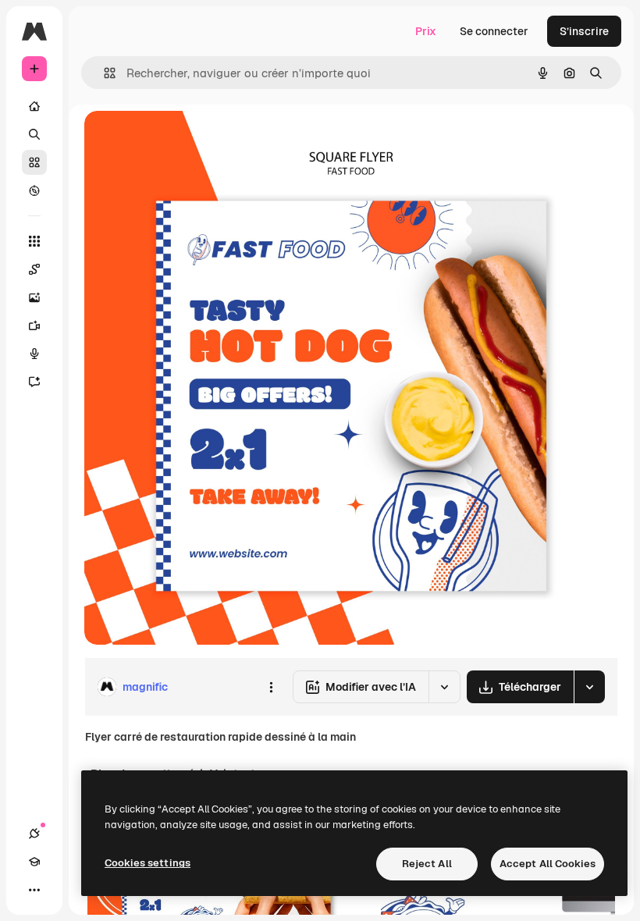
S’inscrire (584, 31)
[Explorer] (34, 190)
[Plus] (34, 889)
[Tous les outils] (34, 241)
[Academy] (34, 861)
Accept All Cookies (548, 863)
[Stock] (34, 162)
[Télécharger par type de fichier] (589, 686)
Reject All (427, 863)
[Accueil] (34, 106)
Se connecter (494, 31)
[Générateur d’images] (34, 297)
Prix (425, 31)
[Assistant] (34, 381)
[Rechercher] (34, 134)
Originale (187, 140)
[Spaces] (34, 269)
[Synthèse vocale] (34, 353)
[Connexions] (34, 833)
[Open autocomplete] (103, 73)
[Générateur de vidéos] (34, 325)
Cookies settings (147, 862)
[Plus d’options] (270, 686)
